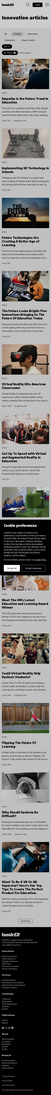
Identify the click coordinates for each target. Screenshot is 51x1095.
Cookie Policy (40, 560)
